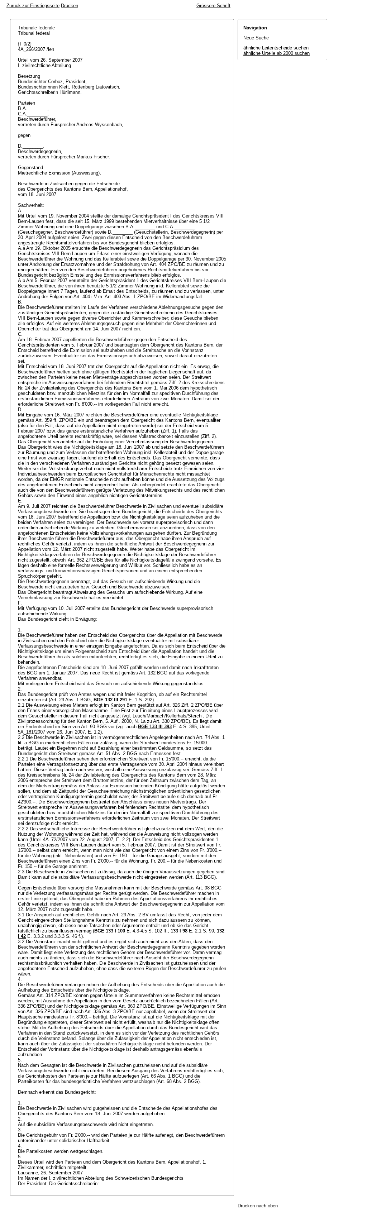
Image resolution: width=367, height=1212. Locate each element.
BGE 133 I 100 (109, 931)
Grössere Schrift (213, 5)
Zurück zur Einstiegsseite (32, 5)
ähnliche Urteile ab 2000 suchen (276, 53)
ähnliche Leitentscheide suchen (276, 48)
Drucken (69, 5)
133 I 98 (179, 931)
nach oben (267, 1205)
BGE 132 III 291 (110, 699)
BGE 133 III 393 (155, 726)
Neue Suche (256, 37)
